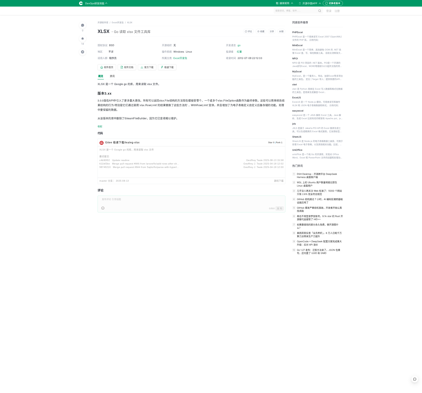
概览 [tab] (100, 76)
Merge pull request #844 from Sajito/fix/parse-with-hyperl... (146, 167)
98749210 (105, 167)
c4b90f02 (104, 160)
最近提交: (104, 156)
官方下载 (148, 67)
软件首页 (108, 67)
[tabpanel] (191, 149)
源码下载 (279, 180)
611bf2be (104, 163)
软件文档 (128, 67)
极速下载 (169, 67)
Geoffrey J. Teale (253, 163)
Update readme (121, 160)
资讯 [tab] (112, 76)
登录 (329, 11)
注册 (337, 11)
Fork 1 (279, 142)
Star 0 (271, 142)
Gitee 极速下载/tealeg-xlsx (122, 142)
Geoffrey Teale (254, 160)
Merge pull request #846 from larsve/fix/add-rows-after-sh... (145, 163)
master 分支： (107, 180)
